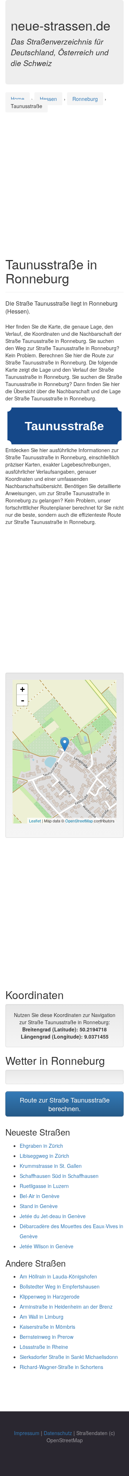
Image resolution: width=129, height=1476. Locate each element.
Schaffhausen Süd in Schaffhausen (59, 1175)
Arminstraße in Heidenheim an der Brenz (66, 1306)
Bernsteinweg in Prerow (46, 1336)
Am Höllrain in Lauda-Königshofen (58, 1276)
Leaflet (35, 820)
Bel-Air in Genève (39, 1195)
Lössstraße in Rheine (44, 1346)
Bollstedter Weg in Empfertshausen (60, 1286)
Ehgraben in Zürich (41, 1145)
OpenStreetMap (79, 820)
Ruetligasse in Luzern (44, 1185)
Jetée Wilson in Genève (46, 1246)
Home (17, 98)
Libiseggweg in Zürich (44, 1155)
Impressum (26, 1432)
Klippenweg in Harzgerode (50, 1296)
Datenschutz (58, 1432)
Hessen (48, 98)
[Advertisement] (64, 177)
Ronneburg (85, 98)
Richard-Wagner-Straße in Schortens (61, 1366)
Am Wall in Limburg (41, 1316)
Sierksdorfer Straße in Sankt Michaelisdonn (69, 1356)
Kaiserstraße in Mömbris (47, 1326)
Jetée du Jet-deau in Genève (53, 1216)
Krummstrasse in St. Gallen (51, 1165)
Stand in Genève (39, 1206)
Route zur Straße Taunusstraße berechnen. (65, 1104)
